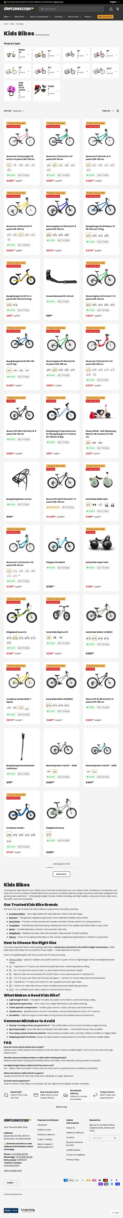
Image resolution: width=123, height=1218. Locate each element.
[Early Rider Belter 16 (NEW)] (61, 679)
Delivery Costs (44, 1129)
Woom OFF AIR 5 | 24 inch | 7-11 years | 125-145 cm (61, 500)
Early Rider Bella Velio (97, 499)
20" (10, 978)
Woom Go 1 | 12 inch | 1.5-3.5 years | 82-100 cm (99, 362)
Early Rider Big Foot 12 (57, 632)
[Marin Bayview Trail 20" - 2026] (101, 746)
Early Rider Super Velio (97, 562)
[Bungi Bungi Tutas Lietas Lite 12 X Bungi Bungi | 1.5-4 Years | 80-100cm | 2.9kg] (61, 411)
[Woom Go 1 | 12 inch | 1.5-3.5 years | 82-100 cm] (101, 341)
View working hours (13, 1170)
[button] (117, 9)
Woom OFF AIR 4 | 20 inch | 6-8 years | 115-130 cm (21, 432)
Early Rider (14, 921)
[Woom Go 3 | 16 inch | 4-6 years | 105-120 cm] (101, 137)
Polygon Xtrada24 (55, 562)
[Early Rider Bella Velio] (101, 479)
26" (10, 985)
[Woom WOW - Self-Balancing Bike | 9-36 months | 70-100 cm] (101, 411)
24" (10, 981)
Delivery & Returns (46, 1134)
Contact (70, 1137)
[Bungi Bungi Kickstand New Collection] (21, 746)
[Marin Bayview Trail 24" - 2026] (61, 746)
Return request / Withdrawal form (45, 1145)
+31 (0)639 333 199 (19, 1154)
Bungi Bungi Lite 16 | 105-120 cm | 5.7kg (20, 362)
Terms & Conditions (75, 1154)
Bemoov (13, 917)
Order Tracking (44, 1139)
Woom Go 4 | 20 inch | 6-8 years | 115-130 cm (19, 228)
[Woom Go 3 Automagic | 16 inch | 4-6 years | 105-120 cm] (21, 137)
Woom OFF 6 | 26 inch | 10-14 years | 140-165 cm (99, 700)
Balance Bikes (15, 959)
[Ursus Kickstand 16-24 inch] (61, 276)
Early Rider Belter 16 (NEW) (59, 699)
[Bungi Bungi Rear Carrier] (21, 479)
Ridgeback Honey (55, 827)
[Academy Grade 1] (21, 808)
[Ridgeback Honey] (61, 808)
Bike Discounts (105, 16)
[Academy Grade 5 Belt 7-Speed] (21, 679)
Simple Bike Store (15, 1194)
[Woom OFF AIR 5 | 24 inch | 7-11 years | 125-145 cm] (61, 479)
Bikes (12, 24)
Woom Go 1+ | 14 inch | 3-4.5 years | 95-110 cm (19, 564)
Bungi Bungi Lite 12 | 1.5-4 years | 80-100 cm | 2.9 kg (18, 297)
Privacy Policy (72, 1159)
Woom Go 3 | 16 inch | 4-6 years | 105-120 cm (98, 158)
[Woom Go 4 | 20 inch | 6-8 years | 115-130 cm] (21, 206)
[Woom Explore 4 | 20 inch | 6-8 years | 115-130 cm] (61, 206)
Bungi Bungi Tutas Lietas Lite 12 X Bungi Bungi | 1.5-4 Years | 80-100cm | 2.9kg (61, 434)
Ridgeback (14, 933)
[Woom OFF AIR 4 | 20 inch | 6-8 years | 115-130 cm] (21, 411)
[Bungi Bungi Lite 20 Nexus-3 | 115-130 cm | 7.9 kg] (101, 206)
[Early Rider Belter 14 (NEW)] (101, 612)
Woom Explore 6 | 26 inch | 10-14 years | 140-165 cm (60, 362)
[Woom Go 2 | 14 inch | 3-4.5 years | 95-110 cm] (61, 137)
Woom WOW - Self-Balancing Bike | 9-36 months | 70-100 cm (101, 434)
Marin (12, 929)
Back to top (61, 1107)
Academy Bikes (17, 914)
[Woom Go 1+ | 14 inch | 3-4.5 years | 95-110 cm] (21, 543)
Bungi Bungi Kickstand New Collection (20, 767)
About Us (70, 1127)
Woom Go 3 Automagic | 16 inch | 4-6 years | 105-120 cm (20, 158)
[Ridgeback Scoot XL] (21, 612)
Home (6, 24)
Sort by (7, 110)
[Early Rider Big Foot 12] (61, 612)
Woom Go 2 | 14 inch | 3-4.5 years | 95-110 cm (59, 158)
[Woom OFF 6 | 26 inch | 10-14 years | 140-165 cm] (101, 679)
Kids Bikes (20, 24)
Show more (61, 874)
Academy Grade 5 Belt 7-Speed (19, 700)
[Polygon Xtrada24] (61, 543)
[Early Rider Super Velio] (101, 543)
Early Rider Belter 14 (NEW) (99, 632)
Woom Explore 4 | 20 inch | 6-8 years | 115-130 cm (61, 228)
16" (10, 970)
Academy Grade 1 (15, 827)
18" (10, 974)
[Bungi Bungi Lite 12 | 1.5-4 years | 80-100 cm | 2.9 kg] (21, 276)
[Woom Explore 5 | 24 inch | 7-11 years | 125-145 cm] (101, 276)
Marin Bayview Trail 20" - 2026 (101, 765)
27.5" (11, 989)
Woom (12, 937)
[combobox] (71, 9)
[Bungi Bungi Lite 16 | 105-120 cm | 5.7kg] (21, 341)
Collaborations (73, 1150)
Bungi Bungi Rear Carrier (19, 499)
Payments (42, 1125)
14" (10, 966)
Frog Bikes (14, 925)
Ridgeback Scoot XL (16, 632)
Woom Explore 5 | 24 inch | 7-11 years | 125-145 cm (101, 297)
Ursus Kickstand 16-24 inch (60, 296)
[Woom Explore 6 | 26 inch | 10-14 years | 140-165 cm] (61, 341)
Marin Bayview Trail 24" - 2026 (61, 765)
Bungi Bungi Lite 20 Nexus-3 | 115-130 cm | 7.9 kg (100, 228)
